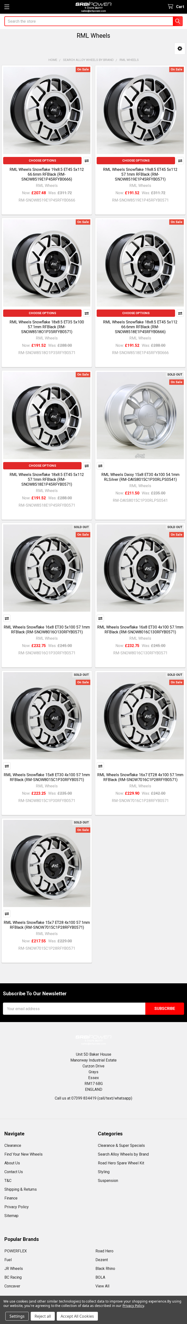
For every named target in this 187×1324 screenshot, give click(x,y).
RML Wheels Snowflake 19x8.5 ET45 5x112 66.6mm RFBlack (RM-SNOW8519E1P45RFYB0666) (46, 174)
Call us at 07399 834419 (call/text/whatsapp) (93, 1098)
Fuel (8, 1259)
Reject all (43, 1316)
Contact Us (13, 1171)
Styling (104, 1171)
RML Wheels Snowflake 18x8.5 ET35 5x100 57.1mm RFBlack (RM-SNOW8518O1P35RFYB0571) (46, 327)
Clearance (12, 1145)
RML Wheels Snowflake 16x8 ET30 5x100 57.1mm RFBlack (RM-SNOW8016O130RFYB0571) (47, 629)
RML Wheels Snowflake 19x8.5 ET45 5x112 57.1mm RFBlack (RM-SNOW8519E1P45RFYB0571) (140, 174)
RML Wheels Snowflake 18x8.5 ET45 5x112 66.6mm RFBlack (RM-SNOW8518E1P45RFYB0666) (140, 327)
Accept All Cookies (77, 1316)
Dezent (101, 1259)
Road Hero (104, 1251)
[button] (179, 49)
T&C (7, 1180)
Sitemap (11, 1215)
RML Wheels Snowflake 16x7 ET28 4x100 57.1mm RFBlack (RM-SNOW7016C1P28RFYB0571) (140, 777)
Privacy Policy (16, 1207)
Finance (11, 1198)
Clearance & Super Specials (121, 1145)
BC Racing (13, 1277)
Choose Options (42, 160)
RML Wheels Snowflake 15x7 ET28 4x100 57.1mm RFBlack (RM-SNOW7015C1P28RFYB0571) (47, 925)
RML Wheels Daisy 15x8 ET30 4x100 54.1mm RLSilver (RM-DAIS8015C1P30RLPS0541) (140, 477)
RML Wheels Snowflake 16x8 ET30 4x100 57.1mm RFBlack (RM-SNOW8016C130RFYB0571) (140, 629)
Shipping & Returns (20, 1189)
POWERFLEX (15, 1251)
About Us (12, 1163)
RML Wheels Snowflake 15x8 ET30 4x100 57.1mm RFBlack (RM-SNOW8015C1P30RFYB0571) (47, 777)
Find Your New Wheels (23, 1154)
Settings (17, 1316)
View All (102, 1286)
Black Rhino (105, 1268)
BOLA (100, 1277)
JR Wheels (13, 1268)
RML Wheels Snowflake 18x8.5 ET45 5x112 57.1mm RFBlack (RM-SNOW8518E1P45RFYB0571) (46, 479)
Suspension (108, 1180)
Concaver (12, 1286)
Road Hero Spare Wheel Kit (121, 1163)
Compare (86, 160)
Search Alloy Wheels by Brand (123, 1154)
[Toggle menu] (6, 6)
